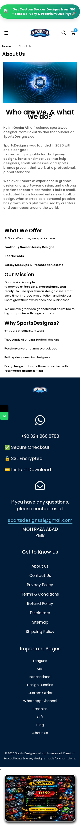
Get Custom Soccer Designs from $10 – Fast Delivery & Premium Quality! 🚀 (44, 11)
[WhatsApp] (4, 416)
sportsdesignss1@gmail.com (40, 520)
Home (6, 46)
